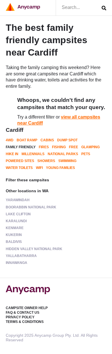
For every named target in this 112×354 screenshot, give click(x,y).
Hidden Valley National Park (34, 249)
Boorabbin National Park (31, 207)
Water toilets (19, 168)
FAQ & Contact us (22, 313)
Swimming (67, 161)
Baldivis (14, 242)
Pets (85, 154)
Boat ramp (27, 140)
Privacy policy (20, 317)
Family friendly (21, 147)
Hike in (12, 154)
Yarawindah (18, 200)
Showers (46, 161)
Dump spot (67, 140)
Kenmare (15, 228)
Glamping (90, 147)
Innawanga (16, 263)
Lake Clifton (18, 214)
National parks (63, 154)
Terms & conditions (25, 322)
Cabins (47, 140)
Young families (60, 168)
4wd (9, 140)
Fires (44, 147)
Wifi (39, 168)
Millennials (33, 154)
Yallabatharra (21, 256)
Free (73, 147)
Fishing (59, 147)
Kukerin (14, 235)
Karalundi (16, 221)
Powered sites (20, 161)
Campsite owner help (27, 308)
